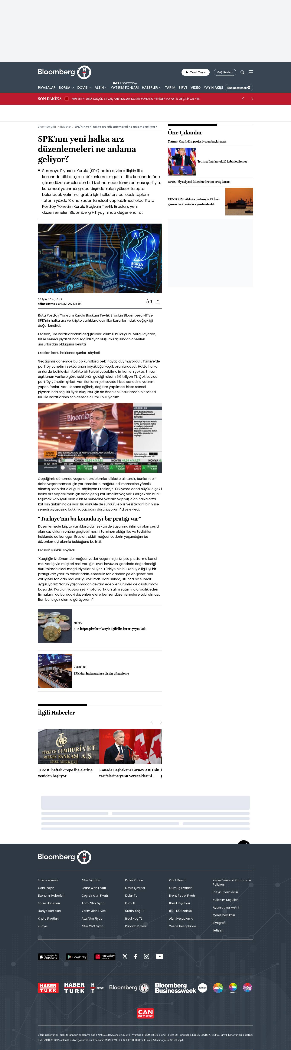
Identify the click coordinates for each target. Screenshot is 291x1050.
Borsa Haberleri (49, 903)
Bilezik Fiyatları (179, 903)
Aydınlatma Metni (226, 907)
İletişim (218, 930)
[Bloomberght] (64, 72)
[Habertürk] (48, 988)
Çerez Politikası (224, 915)
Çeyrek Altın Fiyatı (95, 895)
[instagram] (146, 957)
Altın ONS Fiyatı (93, 926)
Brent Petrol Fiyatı (182, 895)
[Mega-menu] (251, 72)
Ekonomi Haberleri (51, 895)
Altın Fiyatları (91, 880)
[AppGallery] (104, 957)
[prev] (242, 98)
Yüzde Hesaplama (182, 926)
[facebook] (135, 957)
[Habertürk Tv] (74, 988)
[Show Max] (248, 988)
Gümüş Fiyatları (180, 888)
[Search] (242, 72)
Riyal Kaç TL (133, 918)
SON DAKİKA (50, 99)
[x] (124, 957)
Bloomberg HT (47, 126)
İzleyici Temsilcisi (225, 892)
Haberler (65, 126)
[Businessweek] (181, 988)
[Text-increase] (149, 301)
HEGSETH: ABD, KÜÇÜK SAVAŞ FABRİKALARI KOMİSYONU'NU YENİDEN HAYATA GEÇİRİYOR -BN (136, 99)
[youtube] (159, 957)
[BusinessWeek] (239, 88)
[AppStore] (48, 957)
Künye (42, 926)
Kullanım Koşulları (225, 900)
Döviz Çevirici (135, 888)
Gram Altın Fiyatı (94, 888)
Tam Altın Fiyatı (93, 903)
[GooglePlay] (76, 957)
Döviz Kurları (134, 880)
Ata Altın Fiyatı (92, 918)
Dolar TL (131, 895)
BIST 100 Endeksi (180, 911)
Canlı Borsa (177, 880)
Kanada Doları (135, 926)
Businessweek (48, 880)
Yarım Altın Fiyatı (94, 911)
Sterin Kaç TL (134, 911)
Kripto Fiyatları (48, 918)
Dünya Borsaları (49, 911)
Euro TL (130, 903)
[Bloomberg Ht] (129, 988)
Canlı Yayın (46, 888)
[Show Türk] (233, 988)
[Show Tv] (218, 988)
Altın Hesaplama (181, 918)
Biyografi (219, 923)
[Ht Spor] (97, 988)
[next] (252, 98)
